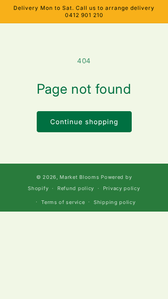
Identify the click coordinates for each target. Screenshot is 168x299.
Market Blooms (79, 177)
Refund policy (75, 188)
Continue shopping (84, 121)
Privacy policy (121, 188)
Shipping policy (115, 202)
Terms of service (63, 202)
